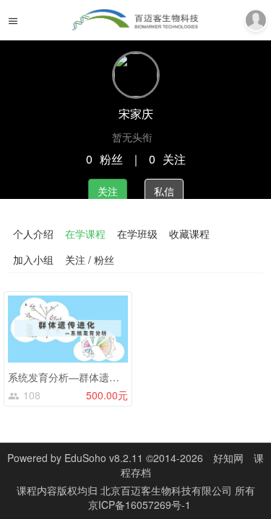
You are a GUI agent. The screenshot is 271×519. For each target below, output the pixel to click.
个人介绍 (33, 233)
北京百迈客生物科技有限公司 (167, 490)
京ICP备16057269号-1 (139, 504)
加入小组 (33, 259)
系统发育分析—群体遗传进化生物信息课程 (104, 377)
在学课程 (85, 233)
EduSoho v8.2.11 (103, 458)
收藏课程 (189, 233)
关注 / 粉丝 (89, 259)
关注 (108, 191)
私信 (164, 191)
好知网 (228, 458)
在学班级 (137, 233)
